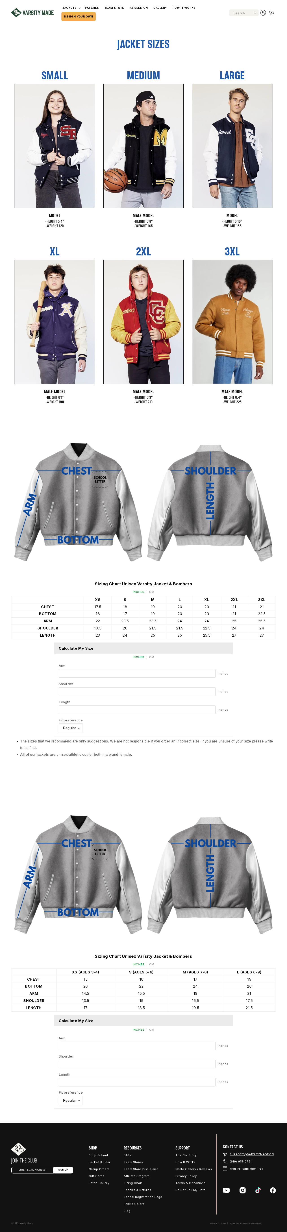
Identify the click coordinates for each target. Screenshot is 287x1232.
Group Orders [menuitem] (99, 1169)
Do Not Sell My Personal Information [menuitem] (245, 1223)
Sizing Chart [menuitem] (133, 1183)
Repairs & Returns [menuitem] (137, 1190)
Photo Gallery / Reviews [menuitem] (194, 1169)
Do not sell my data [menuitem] (191, 1190)
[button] (71, 7)
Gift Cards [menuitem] (96, 1176)
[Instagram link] (242, 1190)
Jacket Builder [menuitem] (100, 1162)
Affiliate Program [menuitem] (136, 1176)
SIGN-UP (63, 1170)
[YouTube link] (226, 1190)
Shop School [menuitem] (98, 1155)
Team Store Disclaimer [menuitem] (141, 1169)
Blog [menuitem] (127, 1210)
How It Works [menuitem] (186, 1162)
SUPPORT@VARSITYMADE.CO (252, 1154)
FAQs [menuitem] (127, 1155)
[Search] (255, 12)
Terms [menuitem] (223, 1223)
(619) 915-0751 (241, 1161)
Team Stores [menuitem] (133, 1162)
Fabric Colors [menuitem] (134, 1204)
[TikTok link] (258, 1190)
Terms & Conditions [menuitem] (191, 1183)
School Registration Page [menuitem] (143, 1197)
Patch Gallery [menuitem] (99, 1183)
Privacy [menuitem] (213, 1223)
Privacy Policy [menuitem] (186, 1176)
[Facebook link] (273, 1190)
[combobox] (244, 12)
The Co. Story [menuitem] (186, 1155)
